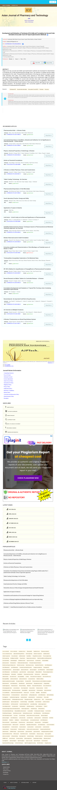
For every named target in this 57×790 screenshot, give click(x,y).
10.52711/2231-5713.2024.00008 (13, 164)
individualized (22, 706)
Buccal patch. (43, 692)
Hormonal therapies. (25, 719)
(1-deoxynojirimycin (15, 694)
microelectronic (13, 676)
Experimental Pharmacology (8, 742)
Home (5, 782)
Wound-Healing (22, 685)
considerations (39, 697)
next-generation (48, 699)
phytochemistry (32, 697)
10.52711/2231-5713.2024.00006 (13, 221)
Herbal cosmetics (21, 729)
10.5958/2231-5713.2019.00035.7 (13, 273)
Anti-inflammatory (6, 671)
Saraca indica (32, 687)
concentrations (16, 687)
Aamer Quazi (24, 39)
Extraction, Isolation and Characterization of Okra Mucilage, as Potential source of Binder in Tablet (27, 247)
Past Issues (6, 768)
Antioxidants (5, 719)
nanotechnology (23, 701)
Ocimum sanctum (39, 687)
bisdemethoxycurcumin (27, 713)
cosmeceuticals (30, 726)
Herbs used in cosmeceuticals (33, 729)
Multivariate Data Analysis (23, 662)
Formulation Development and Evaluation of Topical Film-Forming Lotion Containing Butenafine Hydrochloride (27, 288)
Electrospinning (6, 658)
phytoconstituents (24, 669)
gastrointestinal (23, 671)
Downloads (5, 772)
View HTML (49, 62)
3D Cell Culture (40, 742)
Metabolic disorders (7, 699)
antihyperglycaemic (33, 694)
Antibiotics (17, 719)
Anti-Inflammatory (45, 713)
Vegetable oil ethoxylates (31, 724)
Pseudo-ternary (22, 722)
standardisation (24, 697)
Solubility (38, 692)
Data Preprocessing (29, 665)
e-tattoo (27, 676)
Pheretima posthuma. (16, 690)
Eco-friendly (48, 710)
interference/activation (48, 736)
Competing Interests (9, 373)
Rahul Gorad (18, 39)
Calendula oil (22, 724)
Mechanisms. (37, 674)
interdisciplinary (39, 706)
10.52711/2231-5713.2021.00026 (13, 313)
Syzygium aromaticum (38, 667)
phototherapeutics (30, 706)
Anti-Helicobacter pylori (7, 715)
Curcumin (16, 715)
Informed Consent (8, 377)
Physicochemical (6, 722)
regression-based (30, 660)
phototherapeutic (6, 701)
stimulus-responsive (38, 653)
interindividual (38, 701)
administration (44, 674)
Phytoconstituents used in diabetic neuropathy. (42, 681)
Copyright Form (11, 419)
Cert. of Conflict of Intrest (13, 423)
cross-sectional (6, 651)
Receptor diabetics (20, 681)
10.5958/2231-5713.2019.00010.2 (13, 155)
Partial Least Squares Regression (9, 665)
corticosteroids (22, 717)
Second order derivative (22, 89)
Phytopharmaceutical (38, 683)
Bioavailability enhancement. (20, 710)
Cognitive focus (37, 651)
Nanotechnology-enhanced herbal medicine (11, 708)
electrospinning (29, 653)
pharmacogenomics (15, 701)
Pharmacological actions (48, 671)
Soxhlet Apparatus (6, 685)
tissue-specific (48, 733)
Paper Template (10, 415)
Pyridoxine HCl (13, 89)
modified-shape (13, 731)
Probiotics (11, 719)
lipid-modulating (50, 694)
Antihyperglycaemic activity (17, 699)
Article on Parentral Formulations (13, 160)
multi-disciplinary (6, 704)
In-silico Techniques (19, 742)
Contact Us (15, 5)
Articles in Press (7, 770)
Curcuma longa (22, 715)
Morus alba (46, 697)
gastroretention (21, 731)
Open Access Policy (8, 380)
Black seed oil (15, 724)
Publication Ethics (8, 388)
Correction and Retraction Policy (11, 394)
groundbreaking (34, 704)
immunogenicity (22, 736)
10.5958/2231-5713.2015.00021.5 (13, 304)
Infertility (51, 717)
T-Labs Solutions (11, 788)
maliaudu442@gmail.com (12, 41)
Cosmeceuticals (14, 726)
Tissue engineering (47, 655)
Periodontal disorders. (7, 669)
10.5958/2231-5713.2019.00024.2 (13, 232)
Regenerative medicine (31, 658)
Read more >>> (51, 362)
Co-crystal (32, 692)
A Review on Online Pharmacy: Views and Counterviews (19, 170)
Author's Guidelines (12, 411)
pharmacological (16, 669)
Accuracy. (47, 89)
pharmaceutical (6, 662)
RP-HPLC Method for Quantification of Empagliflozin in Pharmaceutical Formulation (27, 269)
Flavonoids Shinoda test (37, 685)
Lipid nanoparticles (28, 738)
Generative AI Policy (8, 382)
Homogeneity (46, 667)
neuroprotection (31, 678)
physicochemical (47, 690)
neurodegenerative (6, 706)
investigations (5, 697)
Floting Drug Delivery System (47, 731)
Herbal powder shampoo (39, 710)
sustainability (30, 710)
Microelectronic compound (35, 676)
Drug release (22, 658)
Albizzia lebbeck (39, 671)
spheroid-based (37, 740)
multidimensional (21, 660)
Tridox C (45, 706)
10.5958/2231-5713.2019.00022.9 (13, 241)
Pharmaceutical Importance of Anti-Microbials (17, 189)
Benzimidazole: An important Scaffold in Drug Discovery (19, 299)
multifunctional (46, 653)
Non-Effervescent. (24, 733)
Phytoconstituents (6, 694)
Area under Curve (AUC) (33, 89)
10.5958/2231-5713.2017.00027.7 (13, 323)
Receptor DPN (28, 681)
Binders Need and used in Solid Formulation (16, 237)
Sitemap (34, 782)
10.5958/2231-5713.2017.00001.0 (13, 134)
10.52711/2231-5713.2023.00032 (13, 252)
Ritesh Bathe (31, 39)
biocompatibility (21, 676)
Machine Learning (20, 665)
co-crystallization (6, 692)
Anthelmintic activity (7, 690)
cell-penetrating (14, 736)
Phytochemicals (14, 685)
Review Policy (7, 392)
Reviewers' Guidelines (9, 390)
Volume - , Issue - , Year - (17, 59)
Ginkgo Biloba (46, 683)
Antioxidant (13, 674)
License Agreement (8, 378)
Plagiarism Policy (7, 384)
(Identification (21, 683)
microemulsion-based (34, 719)
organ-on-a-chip (29, 740)
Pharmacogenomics (25, 708)
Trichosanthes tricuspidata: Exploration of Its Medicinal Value (21, 258)
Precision (41, 89)
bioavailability (24, 690)
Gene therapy (12, 738)
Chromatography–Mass (7, 687)
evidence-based (46, 701)
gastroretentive (37, 731)
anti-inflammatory (48, 665)
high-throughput (21, 740)
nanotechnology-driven (24, 704)
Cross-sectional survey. (7, 653)
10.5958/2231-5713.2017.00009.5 (13, 145)
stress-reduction (13, 651)
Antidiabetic (20, 674)
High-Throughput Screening (30, 742)
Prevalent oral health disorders (26, 667)
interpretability (45, 660)
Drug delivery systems (37, 655)
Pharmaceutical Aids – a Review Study (14, 130)
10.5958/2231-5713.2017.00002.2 (13, 193)
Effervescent (16, 733)
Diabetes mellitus (40, 678)
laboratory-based (47, 738)
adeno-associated (6, 736)
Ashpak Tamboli (37, 39)
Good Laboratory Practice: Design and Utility (16, 198)
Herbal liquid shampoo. (7, 713)
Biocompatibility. (6, 678)
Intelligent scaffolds (14, 658)
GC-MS (46, 687)
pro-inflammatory (14, 671)
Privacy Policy (7, 386)
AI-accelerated (14, 655)
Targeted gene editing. (37, 738)
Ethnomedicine (41, 708)
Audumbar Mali (11, 39)
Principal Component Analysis (35, 662)
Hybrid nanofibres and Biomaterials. (44, 658)
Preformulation (40, 690)
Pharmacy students (45, 651)
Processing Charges (11, 428)
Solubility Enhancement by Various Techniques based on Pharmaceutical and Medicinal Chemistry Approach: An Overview (28, 227)
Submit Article (10, 407)
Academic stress (22, 651)
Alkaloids (29, 685)
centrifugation (45, 722)
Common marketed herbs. (45, 729)
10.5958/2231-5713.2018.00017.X (13, 173)
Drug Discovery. (48, 742)
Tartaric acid (26, 692)
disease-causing (40, 733)
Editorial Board (25, 782)
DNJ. (43, 699)
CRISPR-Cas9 (5, 738)
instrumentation (6, 660)
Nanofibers (29, 655)
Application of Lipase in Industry (13, 208)
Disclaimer (6, 398)
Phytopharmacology (28, 699)
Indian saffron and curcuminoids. (33, 715)
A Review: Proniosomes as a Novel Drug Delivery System (20, 319)
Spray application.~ (6, 726)
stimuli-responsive (6, 655)
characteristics (38, 722)
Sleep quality (29, 651)
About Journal (6, 5)
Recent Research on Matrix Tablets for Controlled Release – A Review (24, 278)
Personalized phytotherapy (8, 710)
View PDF (37, 62)
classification (38, 660)
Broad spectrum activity (28, 674)
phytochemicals (6, 683)
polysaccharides (24, 694)
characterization (14, 722)
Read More (48, 135)
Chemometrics (13, 662)
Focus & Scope (7, 375)
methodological (14, 660)
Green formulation (50, 724)
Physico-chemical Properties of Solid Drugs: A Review (19, 151)
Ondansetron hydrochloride (16, 692)
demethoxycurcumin (17, 713)
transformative (32, 733)
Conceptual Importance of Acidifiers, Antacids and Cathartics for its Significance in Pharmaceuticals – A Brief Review (27, 140)
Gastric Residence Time (7, 733)
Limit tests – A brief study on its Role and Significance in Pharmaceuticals (24, 217)
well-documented (14, 704)
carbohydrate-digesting (14, 697)
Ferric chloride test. (47, 685)
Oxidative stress (37, 699)
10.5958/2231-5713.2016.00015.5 (13, 43)
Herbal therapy (34, 708)
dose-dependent (24, 687)
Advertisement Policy (9, 396)
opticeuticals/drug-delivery (19, 653)
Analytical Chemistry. (39, 665)
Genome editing (19, 738)
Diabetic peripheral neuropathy (9, 681)
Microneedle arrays (47, 676)
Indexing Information (12, 432)
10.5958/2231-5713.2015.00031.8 (13, 282)
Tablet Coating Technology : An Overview (15, 179)
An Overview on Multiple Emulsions (13, 309)
